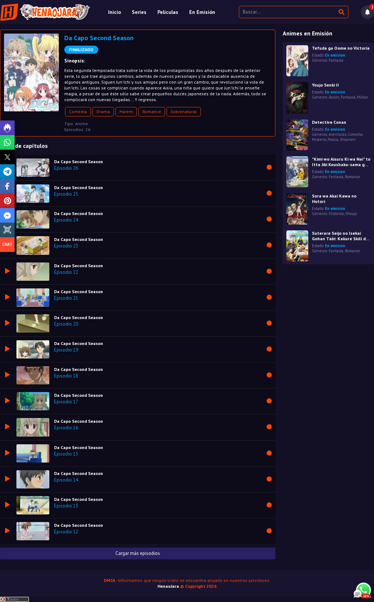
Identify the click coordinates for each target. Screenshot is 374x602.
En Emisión (202, 12)
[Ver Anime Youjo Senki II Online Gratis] (297, 97)
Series (139, 12)
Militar (362, 97)
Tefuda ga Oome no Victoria (341, 48)
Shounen (348, 139)
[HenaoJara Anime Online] (45, 12)
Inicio (114, 12)
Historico (336, 213)
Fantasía (336, 60)
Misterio (319, 139)
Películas (167, 12)
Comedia (78, 111)
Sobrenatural (184, 111)
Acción (334, 97)
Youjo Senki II (325, 85)
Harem (126, 111)
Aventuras (337, 134)
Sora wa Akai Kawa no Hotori (334, 198)
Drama (103, 111)
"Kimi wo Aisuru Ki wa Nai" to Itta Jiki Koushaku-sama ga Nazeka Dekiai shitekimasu (341, 161)
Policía (333, 139)
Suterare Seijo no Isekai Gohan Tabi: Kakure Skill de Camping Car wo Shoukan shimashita (340, 235)
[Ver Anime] (297, 171)
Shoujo (351, 213)
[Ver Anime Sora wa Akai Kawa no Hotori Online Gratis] (297, 208)
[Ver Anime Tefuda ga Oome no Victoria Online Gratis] (297, 60)
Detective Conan (329, 122)
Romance (151, 111)
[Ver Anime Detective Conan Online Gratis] (297, 134)
